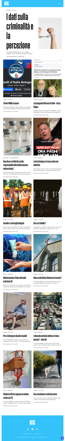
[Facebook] (32, 429)
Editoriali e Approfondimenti (11, 157)
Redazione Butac (7, 405)
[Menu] (59, 3)
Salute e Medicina (8, 274)
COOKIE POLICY (38, 433)
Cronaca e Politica (11, 10)
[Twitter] (37, 429)
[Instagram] (27, 429)
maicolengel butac (11, 56)
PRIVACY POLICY (27, 433)
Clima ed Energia (37, 157)
